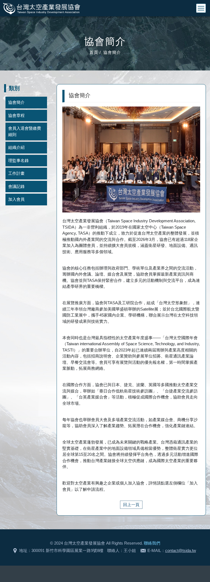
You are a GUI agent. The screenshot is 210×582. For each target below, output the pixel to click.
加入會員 (16, 199)
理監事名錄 (18, 160)
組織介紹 (16, 147)
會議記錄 (16, 186)
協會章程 (16, 115)
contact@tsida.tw (180, 550)
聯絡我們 (152, 543)
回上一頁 (131, 504)
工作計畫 (16, 173)
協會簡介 (16, 102)
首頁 (93, 52)
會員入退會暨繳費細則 (24, 131)
